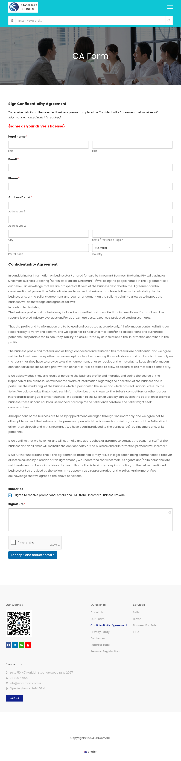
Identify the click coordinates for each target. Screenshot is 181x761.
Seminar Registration (104, 651)
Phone (14, 178)
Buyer (137, 619)
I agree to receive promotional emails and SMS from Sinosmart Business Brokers (69, 495)
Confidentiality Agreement (108, 625)
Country (97, 254)
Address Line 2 (17, 225)
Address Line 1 (16, 211)
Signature (16, 504)
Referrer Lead (100, 645)
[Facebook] (8, 645)
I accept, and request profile (32, 555)
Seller (137, 612)
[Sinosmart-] (23, 7)
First (10, 150)
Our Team (97, 619)
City (10, 239)
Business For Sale (144, 625)
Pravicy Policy (100, 632)
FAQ (136, 632)
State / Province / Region (107, 239)
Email (13, 159)
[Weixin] (21, 645)
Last (94, 150)
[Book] (28, 645)
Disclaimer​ (97, 638)
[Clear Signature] (170, 511)
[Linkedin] (15, 645)
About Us (96, 612)
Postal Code (15, 254)
